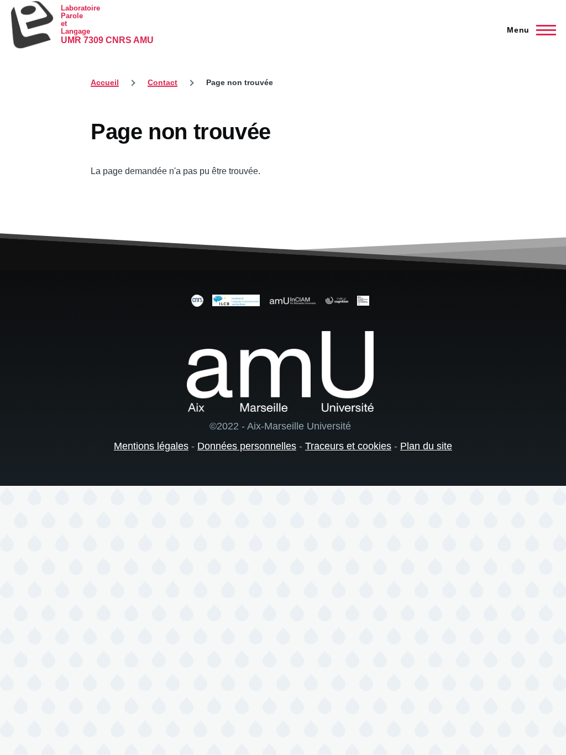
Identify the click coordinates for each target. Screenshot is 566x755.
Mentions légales (151, 446)
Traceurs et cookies (348, 446)
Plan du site (426, 446)
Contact (162, 82)
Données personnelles (246, 446)
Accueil (105, 82)
